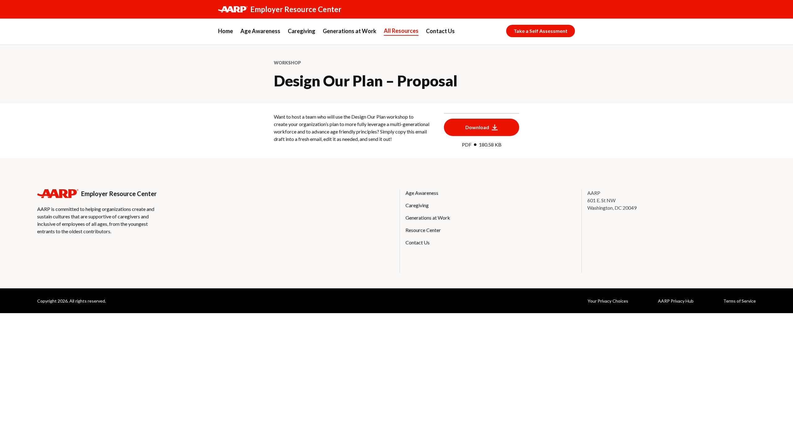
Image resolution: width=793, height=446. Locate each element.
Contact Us (440, 31)
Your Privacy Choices (608, 301)
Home (225, 31)
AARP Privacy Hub (676, 301)
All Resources (401, 30)
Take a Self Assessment (540, 31)
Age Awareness (260, 31)
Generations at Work (349, 31)
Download (477, 127)
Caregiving (301, 31)
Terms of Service (739, 301)
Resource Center (423, 230)
